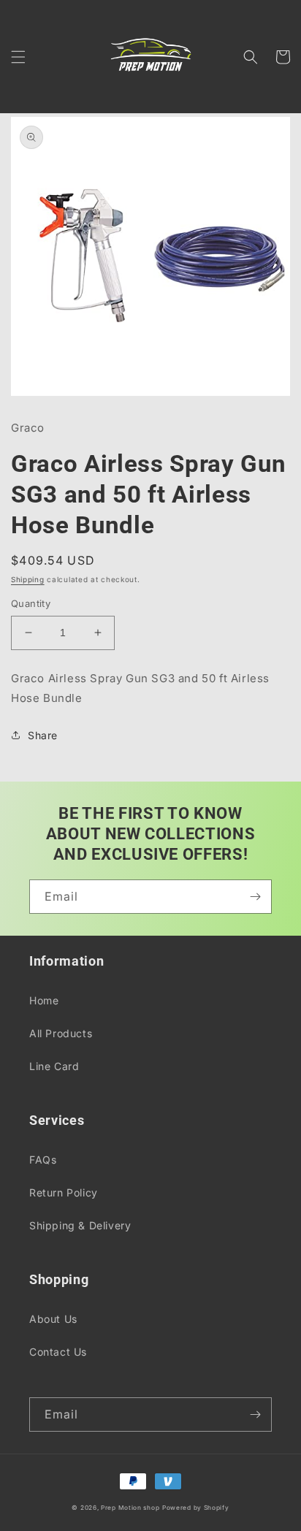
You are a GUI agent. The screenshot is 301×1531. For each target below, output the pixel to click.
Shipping (28, 579)
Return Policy (63, 1192)
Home (43, 1000)
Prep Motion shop (130, 1507)
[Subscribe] (255, 896)
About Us (53, 1319)
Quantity (30, 603)
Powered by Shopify (195, 1507)
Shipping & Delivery (80, 1225)
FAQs (42, 1159)
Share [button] (43, 735)
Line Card (54, 1066)
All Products (60, 1033)
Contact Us (58, 1351)
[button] (18, 57)
